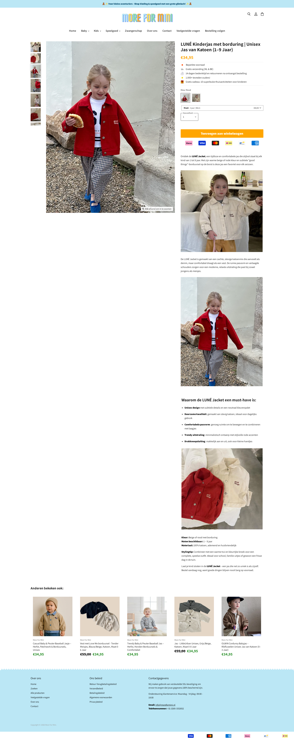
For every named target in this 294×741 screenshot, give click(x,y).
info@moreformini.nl (165, 704)
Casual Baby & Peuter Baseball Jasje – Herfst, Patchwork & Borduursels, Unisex (52, 646)
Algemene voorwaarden (101, 697)
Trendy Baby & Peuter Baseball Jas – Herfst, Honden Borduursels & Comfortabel (145, 646)
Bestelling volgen (215, 30)
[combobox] (222, 108)
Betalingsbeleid (97, 692)
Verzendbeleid (96, 688)
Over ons (152, 30)
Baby (84, 30)
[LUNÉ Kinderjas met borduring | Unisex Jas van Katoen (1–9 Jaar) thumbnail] (35, 47)
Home (72, 30)
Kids (96, 30)
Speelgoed (112, 30)
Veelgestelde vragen (188, 30)
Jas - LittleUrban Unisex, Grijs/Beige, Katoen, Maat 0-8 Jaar (192, 645)
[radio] (185, 98)
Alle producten (37, 692)
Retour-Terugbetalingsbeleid (103, 684)
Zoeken (34, 688)
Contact (167, 30)
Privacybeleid (96, 701)
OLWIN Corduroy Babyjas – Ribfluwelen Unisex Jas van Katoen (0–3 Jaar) (241, 646)
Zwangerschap (133, 30)
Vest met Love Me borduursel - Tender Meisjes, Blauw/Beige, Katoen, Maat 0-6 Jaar (99, 646)
